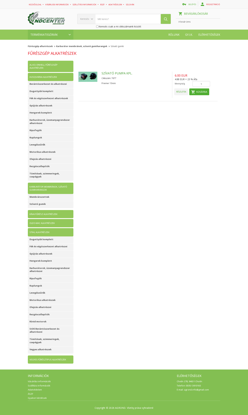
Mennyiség (180, 83)
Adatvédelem (35, 389)
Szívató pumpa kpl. (117, 73)
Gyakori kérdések (37, 397)
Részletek (181, 91)
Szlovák (130, 4)
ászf (102, 4)
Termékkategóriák (44, 35)
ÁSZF (30, 393)
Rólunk (174, 35)
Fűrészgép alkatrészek (40, 46)
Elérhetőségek (209, 35)
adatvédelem (115, 4)
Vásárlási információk (57, 4)
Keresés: (85, 18)
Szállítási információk (85, 4)
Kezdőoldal (35, 4)
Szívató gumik (117, 46)
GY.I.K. (189, 35)
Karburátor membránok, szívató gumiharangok (82, 46)
